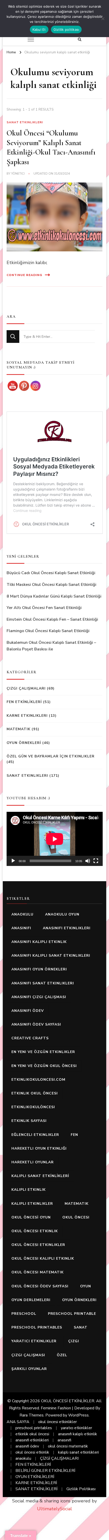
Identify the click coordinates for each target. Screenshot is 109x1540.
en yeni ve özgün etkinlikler (43, 1051)
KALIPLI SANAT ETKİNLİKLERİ (40, 1175)
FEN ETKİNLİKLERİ (24, 701)
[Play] (13, 860)
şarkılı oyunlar (29, 1368)
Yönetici (18, 174)
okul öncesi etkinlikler (38, 1244)
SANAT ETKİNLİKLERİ (36, 1489)
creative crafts (30, 1038)
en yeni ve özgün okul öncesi (44, 1065)
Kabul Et (39, 29)
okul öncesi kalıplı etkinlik (42, 1258)
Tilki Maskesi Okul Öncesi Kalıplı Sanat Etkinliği (51, 584)
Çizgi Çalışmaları (26, 688)
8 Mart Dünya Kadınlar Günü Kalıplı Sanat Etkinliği (54, 596)
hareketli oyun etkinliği (39, 1148)
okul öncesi (75, 1217)
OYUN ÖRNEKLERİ (24, 742)
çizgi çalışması (28, 1355)
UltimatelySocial (54, 1509)
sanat (80, 1327)
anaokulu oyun (62, 914)
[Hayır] (102, 18)
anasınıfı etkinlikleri (66, 928)
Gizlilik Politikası (81, 1489)
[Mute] (87, 860)
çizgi (73, 1341)
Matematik (18, 729)
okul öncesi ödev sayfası (39, 1286)
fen (74, 1134)
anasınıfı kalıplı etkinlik (39, 941)
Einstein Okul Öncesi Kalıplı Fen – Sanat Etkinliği (52, 619)
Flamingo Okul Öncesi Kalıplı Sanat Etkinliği (48, 631)
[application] (55, 839)
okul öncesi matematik (37, 1272)
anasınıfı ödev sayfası (36, 1024)
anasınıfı (21, 928)
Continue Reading (24, 275)
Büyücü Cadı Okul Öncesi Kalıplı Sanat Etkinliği (51, 573)
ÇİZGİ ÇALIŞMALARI (59, 1458)
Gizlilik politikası (66, 29)
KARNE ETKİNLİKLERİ (36, 1483)
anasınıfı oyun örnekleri (39, 969)
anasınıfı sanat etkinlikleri (42, 983)
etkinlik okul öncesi (34, 1093)
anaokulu (22, 914)
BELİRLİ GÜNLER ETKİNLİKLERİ (45, 1470)
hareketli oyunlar (32, 1162)
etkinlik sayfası (29, 1120)
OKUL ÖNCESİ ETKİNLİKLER (67, 1401)
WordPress (78, 1415)
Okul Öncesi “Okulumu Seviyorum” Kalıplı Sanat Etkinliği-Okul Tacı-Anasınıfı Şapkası (51, 147)
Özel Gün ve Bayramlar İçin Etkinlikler (51, 756)
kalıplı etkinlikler (32, 1203)
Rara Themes (32, 1415)
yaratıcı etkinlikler (34, 1341)
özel (62, 1355)
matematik (76, 1203)
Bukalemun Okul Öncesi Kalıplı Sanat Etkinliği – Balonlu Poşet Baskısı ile (51, 646)
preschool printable (72, 1313)
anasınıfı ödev (27, 1010)
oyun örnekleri (79, 1300)
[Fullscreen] (95, 860)
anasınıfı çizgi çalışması (38, 997)
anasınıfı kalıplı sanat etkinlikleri (50, 955)
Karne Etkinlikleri (27, 715)
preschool (23, 1313)
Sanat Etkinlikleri (25, 122)
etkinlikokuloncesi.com (38, 1079)
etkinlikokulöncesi (33, 1107)
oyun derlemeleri (30, 1300)
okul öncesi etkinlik (34, 1231)
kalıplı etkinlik (28, 1189)
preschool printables (36, 1327)
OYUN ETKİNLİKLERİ (34, 1477)
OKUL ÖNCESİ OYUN (31, 1217)
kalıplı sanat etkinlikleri (78, 1452)
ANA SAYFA (18, 1422)
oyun (85, 1286)
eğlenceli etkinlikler (35, 1134)
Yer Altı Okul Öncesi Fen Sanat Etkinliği (44, 608)
